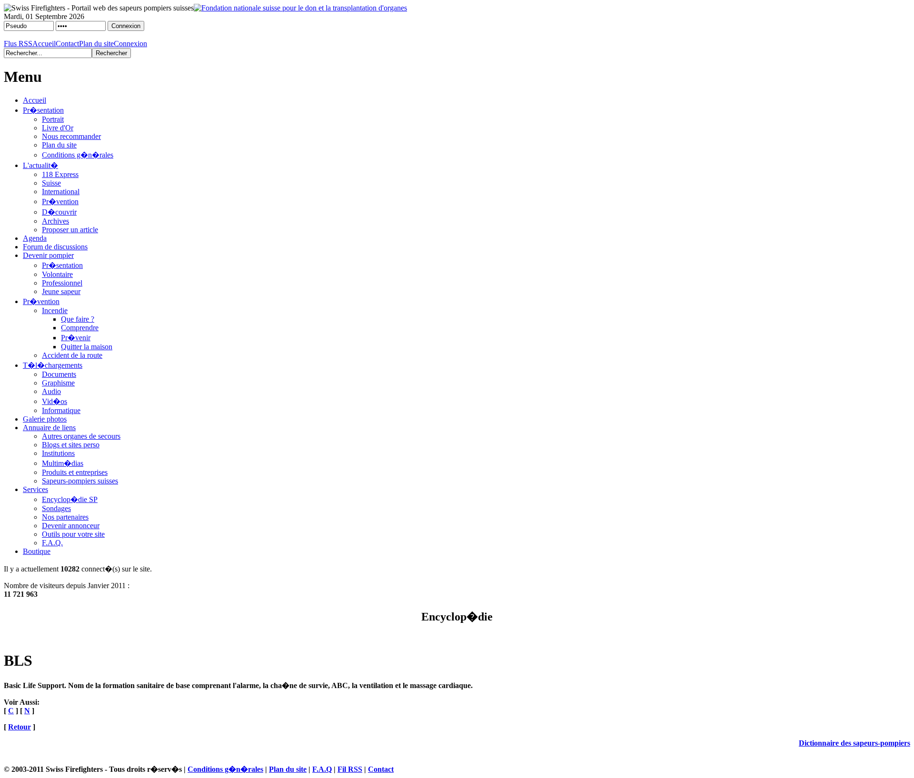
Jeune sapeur (61, 291)
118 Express (60, 174)
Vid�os (54, 401)
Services (35, 489)
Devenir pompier (48, 255)
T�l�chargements (52, 365)
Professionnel (62, 283)
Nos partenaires (65, 517)
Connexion (130, 43)
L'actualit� (40, 165)
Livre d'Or (57, 128)
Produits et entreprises (75, 472)
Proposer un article (70, 230)
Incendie (55, 310)
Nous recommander (71, 136)
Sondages (56, 508)
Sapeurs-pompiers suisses (80, 481)
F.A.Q (322, 769)
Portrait (53, 119)
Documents (59, 374)
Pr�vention (60, 201)
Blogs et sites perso (70, 445)
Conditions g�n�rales (77, 155)
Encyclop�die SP (70, 499)
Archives (55, 221)
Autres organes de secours (81, 436)
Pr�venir (75, 338)
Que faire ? (77, 319)
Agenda (35, 238)
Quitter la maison (86, 347)
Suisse (51, 183)
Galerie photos (45, 419)
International (60, 191)
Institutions (58, 453)
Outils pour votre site (73, 534)
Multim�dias (62, 463)
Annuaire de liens (49, 427)
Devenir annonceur (70, 526)
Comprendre (80, 328)
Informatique (61, 410)
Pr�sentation (43, 110)
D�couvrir (59, 212)
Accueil (44, 43)
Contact (67, 43)
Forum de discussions (55, 247)
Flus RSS (18, 43)
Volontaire (57, 274)
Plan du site (96, 43)
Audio (51, 391)
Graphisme (58, 383)
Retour (19, 727)
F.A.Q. (52, 543)
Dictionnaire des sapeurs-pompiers (854, 743)
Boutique (36, 551)
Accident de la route (72, 355)
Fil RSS (350, 769)
